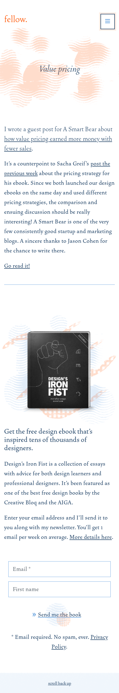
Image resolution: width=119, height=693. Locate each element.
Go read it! (17, 265)
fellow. (15, 19)
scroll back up (59, 683)
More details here (90, 537)
